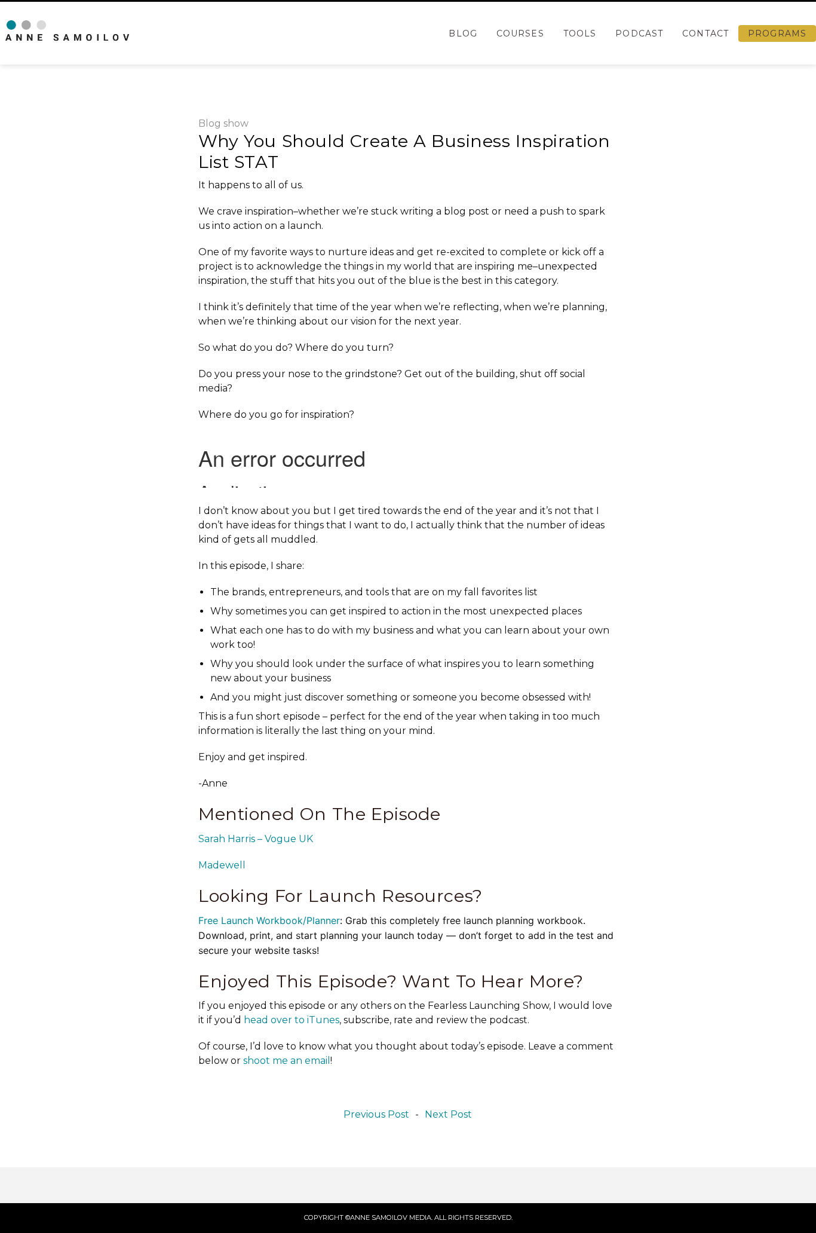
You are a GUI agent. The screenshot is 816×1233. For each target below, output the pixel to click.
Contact (705, 33)
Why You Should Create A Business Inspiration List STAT (404, 151)
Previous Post (376, 1114)
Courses (520, 33)
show (236, 123)
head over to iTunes (291, 1020)
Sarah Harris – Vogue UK (255, 839)
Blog (463, 33)
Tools (580, 33)
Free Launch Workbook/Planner (269, 920)
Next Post (448, 1114)
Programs (777, 33)
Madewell (222, 865)
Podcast (639, 33)
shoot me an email (286, 1060)
